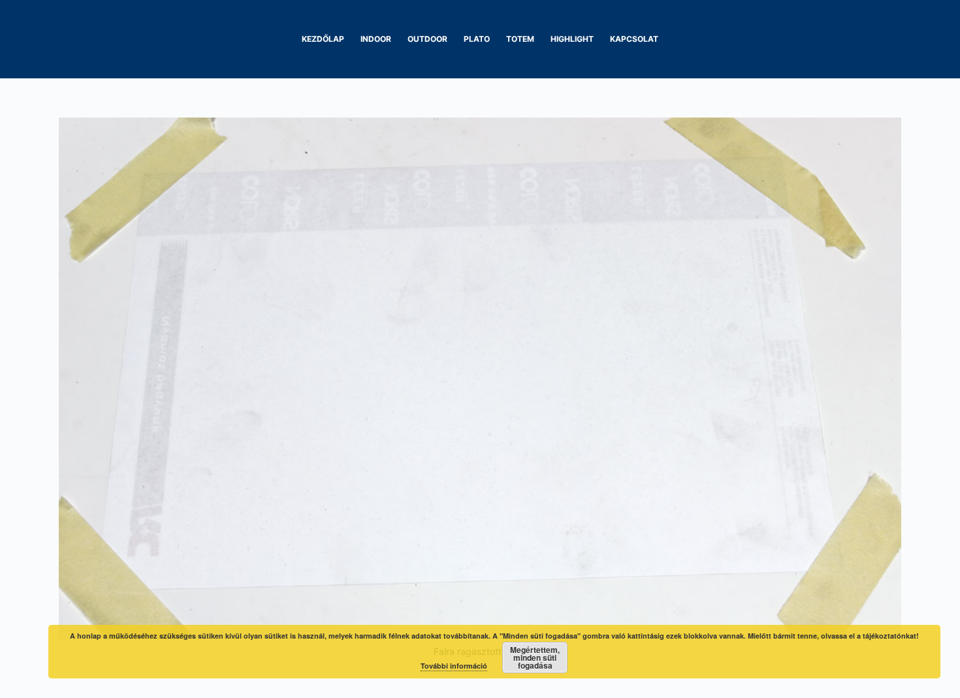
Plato (477, 39)
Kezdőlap (323, 39)
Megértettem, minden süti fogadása (535, 657)
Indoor (375, 39)
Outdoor (427, 39)
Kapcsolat (634, 39)
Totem (520, 39)
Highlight (572, 39)
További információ (454, 666)
